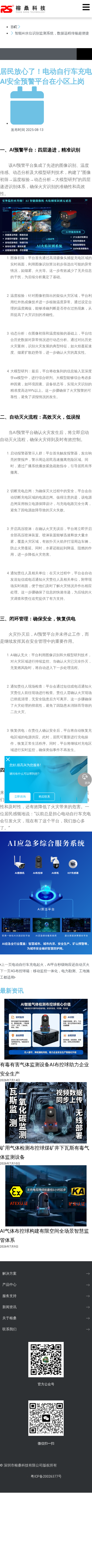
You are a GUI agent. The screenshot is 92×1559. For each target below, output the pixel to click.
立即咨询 (20, 796)
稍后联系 (44, 796)
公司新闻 (29, 27)
